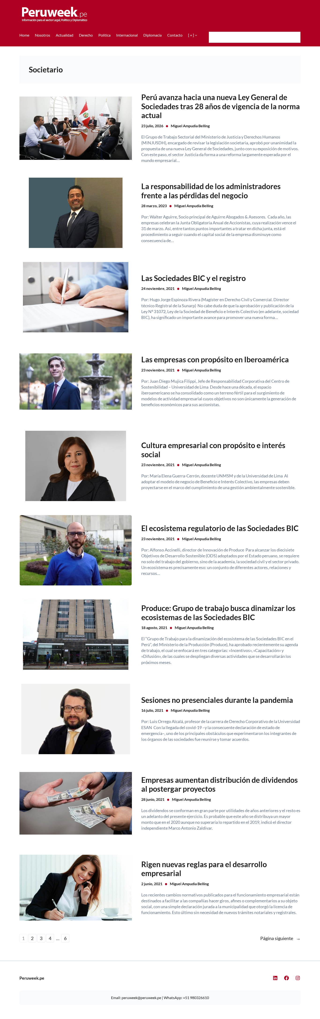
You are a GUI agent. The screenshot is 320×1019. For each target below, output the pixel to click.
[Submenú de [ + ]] (196, 35)
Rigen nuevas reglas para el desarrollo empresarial (204, 869)
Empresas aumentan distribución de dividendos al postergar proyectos (219, 784)
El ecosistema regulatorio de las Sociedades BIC (219, 528)
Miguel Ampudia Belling (190, 126)
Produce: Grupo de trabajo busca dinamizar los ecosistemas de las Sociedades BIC (218, 613)
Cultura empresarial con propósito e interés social (213, 450)
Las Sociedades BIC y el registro (193, 278)
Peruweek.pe (31, 978)
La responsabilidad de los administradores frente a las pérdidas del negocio (211, 191)
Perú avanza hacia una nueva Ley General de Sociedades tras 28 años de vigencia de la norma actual (220, 106)
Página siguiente (280, 938)
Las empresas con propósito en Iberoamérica (215, 359)
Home (24, 35)
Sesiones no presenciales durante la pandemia (217, 700)
